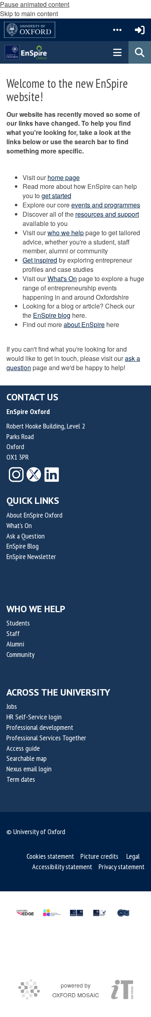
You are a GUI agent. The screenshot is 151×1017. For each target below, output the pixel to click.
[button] (117, 30)
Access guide (23, 748)
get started (56, 195)
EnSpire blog (51, 315)
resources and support (107, 214)
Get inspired (40, 260)
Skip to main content (29, 13)
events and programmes (105, 204)
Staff (13, 633)
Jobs (11, 706)
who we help (66, 232)
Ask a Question (25, 536)
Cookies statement (50, 856)
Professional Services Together (46, 737)
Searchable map (26, 758)
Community (20, 654)
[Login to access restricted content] (139, 30)
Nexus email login (29, 768)
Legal (133, 856)
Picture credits (99, 856)
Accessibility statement (62, 866)
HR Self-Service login (34, 716)
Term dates (20, 779)
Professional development (39, 727)
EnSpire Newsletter (31, 556)
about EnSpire (84, 324)
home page (64, 177)
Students (18, 623)
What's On (62, 278)
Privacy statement (122, 866)
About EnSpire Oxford (34, 515)
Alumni (15, 643)
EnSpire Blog (22, 546)
